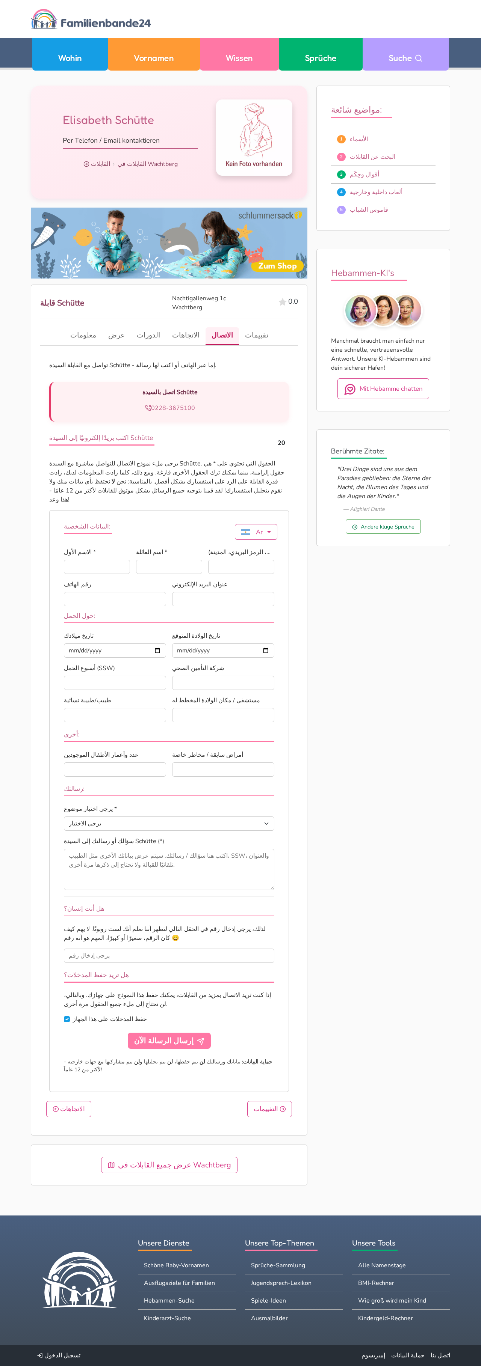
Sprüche (321, 58)
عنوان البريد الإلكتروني (200, 584)
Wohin (70, 58)
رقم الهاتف (77, 584)
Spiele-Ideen (268, 1301)
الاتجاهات (72, 1109)
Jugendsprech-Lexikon (281, 1283)
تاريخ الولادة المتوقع (196, 636)
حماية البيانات (408, 1355)
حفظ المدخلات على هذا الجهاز (110, 1019)
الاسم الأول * (80, 552)
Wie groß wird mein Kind (392, 1301)
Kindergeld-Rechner (385, 1318)
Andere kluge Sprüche (387, 526)
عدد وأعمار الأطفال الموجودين (101, 755)
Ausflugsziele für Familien (179, 1283)
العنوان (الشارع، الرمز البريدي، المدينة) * (241, 552)
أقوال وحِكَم (364, 174)
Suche (401, 58)
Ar (259, 532)
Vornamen (154, 58)
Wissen (239, 58)
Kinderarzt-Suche (167, 1318)
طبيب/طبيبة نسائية (87, 700)
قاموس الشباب (369, 210)
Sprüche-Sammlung (278, 1265)
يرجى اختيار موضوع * (90, 809)
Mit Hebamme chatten (391, 388)
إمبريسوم (373, 1355)
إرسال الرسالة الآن (164, 1041)
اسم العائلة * (151, 552)
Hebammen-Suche (169, 1301)
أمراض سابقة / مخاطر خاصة (207, 755)
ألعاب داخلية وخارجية (376, 192)
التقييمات (267, 1109)
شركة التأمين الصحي (198, 668)
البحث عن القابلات (372, 157)
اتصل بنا (440, 1355)
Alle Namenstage (382, 1265)
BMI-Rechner (376, 1283)
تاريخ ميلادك (79, 636)
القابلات (100, 164)
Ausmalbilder (269, 1318)
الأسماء (359, 139)
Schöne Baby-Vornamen (176, 1265)
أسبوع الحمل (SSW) (89, 668)
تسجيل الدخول (61, 1355)
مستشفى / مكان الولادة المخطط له (216, 700)
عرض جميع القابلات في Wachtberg (174, 1165)
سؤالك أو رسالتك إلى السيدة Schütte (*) (114, 841)
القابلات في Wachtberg (148, 164)
